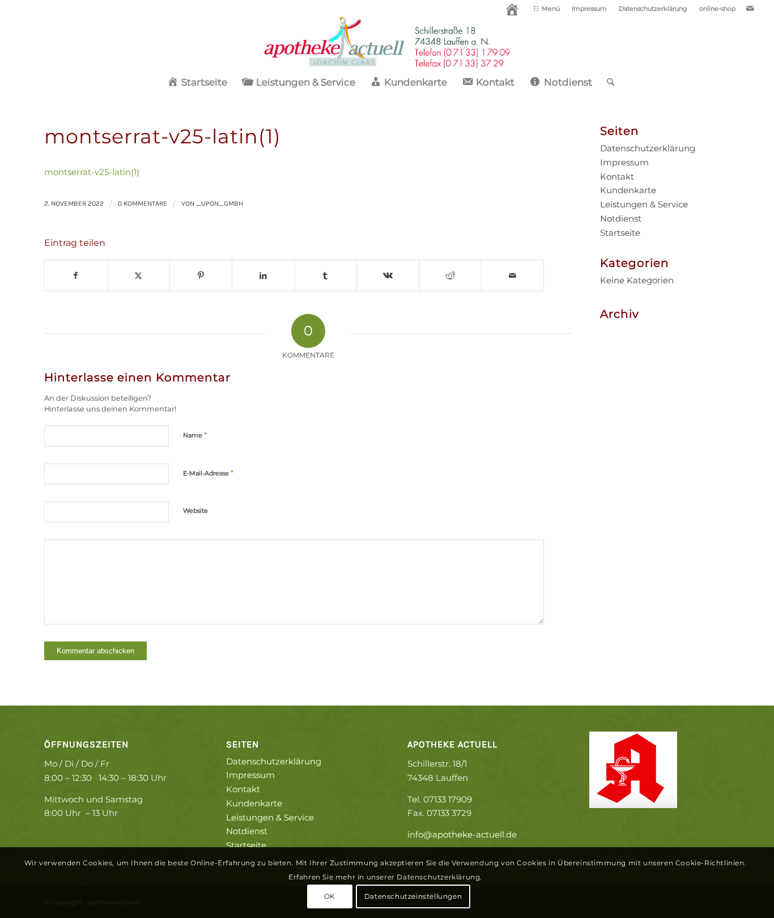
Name (195, 434)
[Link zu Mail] (750, 8)
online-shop (717, 8)
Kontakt (617, 176)
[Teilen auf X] (138, 275)
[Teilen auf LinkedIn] (263, 275)
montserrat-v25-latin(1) (91, 172)
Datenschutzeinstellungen (413, 896)
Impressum (589, 8)
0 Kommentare (142, 203)
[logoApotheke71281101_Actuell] (387, 42)
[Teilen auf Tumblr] (325, 275)
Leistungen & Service (644, 204)
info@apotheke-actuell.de (462, 834)
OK (329, 896)
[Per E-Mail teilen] (512, 275)
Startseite (620, 232)
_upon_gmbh (219, 203)
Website (195, 511)
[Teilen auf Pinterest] (201, 275)
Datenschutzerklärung (653, 8)
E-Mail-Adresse (208, 472)
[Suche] (606, 82)
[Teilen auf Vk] (388, 275)
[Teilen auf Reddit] (450, 275)
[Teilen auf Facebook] (76, 275)
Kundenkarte (628, 190)
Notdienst (620, 218)
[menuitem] (512, 11)
